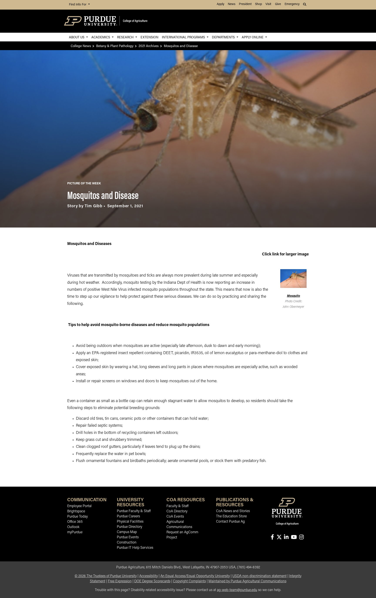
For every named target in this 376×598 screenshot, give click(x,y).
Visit (268, 4)
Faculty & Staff (177, 506)
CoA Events (175, 516)
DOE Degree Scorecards (152, 581)
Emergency (292, 4)
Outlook (73, 527)
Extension (149, 36)
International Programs (184, 36)
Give (278, 4)
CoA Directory (176, 511)
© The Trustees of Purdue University (106, 576)
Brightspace (76, 511)
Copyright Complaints (189, 581)
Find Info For (78, 4)
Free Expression (120, 581)
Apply (220, 4)
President (245, 4)
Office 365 (75, 522)
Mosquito (293, 296)
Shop (258, 4)
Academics (101, 36)
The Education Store (231, 516)
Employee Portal (79, 506)
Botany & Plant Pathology (114, 45)
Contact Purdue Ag (230, 521)
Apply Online (253, 36)
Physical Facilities (130, 521)
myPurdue (74, 532)
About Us (77, 36)
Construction (126, 542)
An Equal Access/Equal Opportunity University (195, 576)
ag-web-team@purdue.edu (237, 590)
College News (81, 45)
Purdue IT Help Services (135, 548)
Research (125, 36)
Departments (224, 36)
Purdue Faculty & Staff (134, 511)
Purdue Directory (129, 527)
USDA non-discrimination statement (259, 576)
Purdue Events (128, 537)
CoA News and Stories (233, 511)
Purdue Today (77, 516)
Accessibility (148, 576)
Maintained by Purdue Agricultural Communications (247, 581)
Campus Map (127, 532)
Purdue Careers (128, 516)
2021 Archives (149, 45)
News (231, 4)
